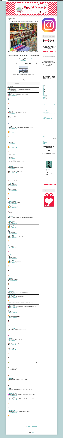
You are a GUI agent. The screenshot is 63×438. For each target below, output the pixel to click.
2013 (43, 93)
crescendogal (11, 410)
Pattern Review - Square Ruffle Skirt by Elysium (48, 102)
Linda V (10, 93)
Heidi (10, 278)
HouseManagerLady (11, 393)
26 (12, 205)
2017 (43, 89)
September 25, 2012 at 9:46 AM (13, 408)
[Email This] (15, 83)
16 (14, 160)
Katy (10, 205)
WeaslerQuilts (11, 269)
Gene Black (10, 102)
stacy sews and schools (12, 328)
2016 (43, 90)
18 (12, 170)
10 (16, 130)
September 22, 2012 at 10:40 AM (13, 340)
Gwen (10, 216)
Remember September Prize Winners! (47, 99)
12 (14, 139)
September (44, 98)
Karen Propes (11, 356)
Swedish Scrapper (11, 305)
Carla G (10, 145)
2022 (43, 85)
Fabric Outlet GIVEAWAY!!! (46, 106)
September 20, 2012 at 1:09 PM (13, 181)
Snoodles (10, 235)
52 (17, 328)
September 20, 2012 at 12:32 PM (13, 168)
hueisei (10, 282)
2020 (43, 87)
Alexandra (10, 342)
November (44, 96)
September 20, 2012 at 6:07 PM (13, 237)
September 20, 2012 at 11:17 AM (13, 132)
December (44, 95)
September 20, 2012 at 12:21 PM (13, 143)
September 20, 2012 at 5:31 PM (13, 227)
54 (12, 338)
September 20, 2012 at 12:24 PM (13, 158)
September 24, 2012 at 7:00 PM (13, 395)
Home (23, 419)
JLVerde (10, 183)
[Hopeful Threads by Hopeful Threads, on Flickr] (48, 169)
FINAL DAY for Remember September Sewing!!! (48, 100)
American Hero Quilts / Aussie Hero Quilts (48, 107)
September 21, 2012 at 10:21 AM (13, 312)
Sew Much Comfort (45, 105)
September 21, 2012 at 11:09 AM (13, 317)
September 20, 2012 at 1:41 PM (13, 190)
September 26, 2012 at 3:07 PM (13, 412)
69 (14, 410)
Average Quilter (11, 201)
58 (14, 356)
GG (9, 388)
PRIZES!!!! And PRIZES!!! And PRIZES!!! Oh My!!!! (49, 111)
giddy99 (10, 111)
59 (13, 361)
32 (13, 235)
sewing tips (44, 143)
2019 (43, 88)
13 (13, 145)
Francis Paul (10, 295)
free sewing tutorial (45, 144)
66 (14, 397)
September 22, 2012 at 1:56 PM (13, 344)
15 (14, 154)
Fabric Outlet (10, 21)
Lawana (10, 225)
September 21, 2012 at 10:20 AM (13, 307)
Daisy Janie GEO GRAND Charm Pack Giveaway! (49, 104)
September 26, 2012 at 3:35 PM (13, 416)
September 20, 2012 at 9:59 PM (13, 280)
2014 (43, 92)
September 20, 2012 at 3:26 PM (13, 207)
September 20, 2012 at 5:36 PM (13, 233)
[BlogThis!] (16, 83)
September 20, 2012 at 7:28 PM (13, 258)
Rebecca (10, 179)
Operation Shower (45, 109)
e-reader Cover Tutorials (46, 112)
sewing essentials (45, 142)
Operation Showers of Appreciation (47, 108)
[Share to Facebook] (17, 83)
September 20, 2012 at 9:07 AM (13, 95)
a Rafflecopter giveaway (23, 60)
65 (16, 393)
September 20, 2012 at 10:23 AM (13, 113)
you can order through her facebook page (22, 52)
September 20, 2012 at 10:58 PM (13, 284)
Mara (10, 166)
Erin (9, 115)
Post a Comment (10, 418)
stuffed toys (44, 141)
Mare (10, 338)
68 (13, 406)
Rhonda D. (10, 366)
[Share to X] (17, 83)
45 (14, 295)
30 (13, 225)
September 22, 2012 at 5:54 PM (13, 349)
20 (13, 179)
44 (13, 291)
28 (12, 216)
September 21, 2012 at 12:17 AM (13, 293)
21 (13, 183)
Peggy (10, 254)
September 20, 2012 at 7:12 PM (13, 247)
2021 (43, 86)
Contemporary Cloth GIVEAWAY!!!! (47, 110)
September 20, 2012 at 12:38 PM (13, 172)
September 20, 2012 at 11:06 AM (13, 128)
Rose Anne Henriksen (12, 130)
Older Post (38, 419)
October (44, 97)
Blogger (33, 432)
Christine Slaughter (11, 244)
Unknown (10, 260)
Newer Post (9, 419)
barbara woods (11, 221)
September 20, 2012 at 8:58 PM (13, 262)
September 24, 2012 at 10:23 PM (13, 399)
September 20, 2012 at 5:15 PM (13, 223)
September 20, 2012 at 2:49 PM (13, 203)
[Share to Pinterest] (18, 83)
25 (15, 201)
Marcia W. (10, 361)
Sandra (10, 126)
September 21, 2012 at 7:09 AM (13, 303)
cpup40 (10, 406)
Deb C (10, 274)
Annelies (10, 291)
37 (13, 260)
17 (12, 166)
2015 (43, 91)
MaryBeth (10, 88)
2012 (43, 94)
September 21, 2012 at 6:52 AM (13, 297)
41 (12, 278)
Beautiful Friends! (45, 103)
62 (13, 378)
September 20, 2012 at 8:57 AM (13, 91)
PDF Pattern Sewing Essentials (47, 101)
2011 (43, 136)
